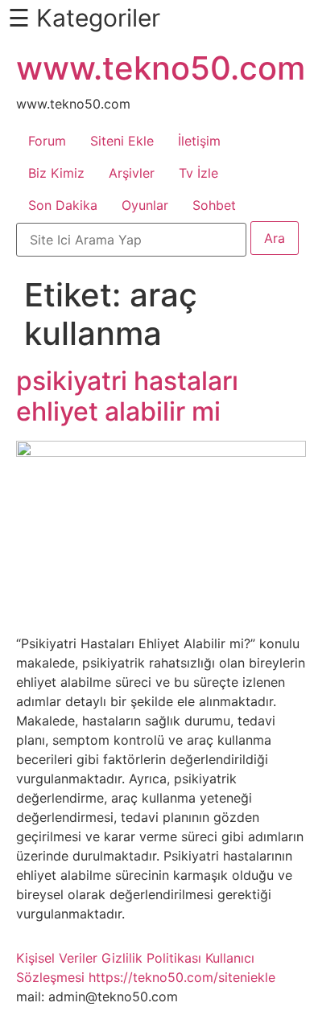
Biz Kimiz (56, 173)
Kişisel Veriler (56, 958)
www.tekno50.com (160, 68)
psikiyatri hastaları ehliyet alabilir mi (127, 396)
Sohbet (214, 205)
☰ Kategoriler (84, 17)
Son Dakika (62, 205)
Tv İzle (198, 173)
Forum (47, 141)
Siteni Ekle (122, 141)
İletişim (199, 141)
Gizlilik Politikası (151, 958)
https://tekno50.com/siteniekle (182, 977)
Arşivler (132, 173)
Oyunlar (145, 205)
